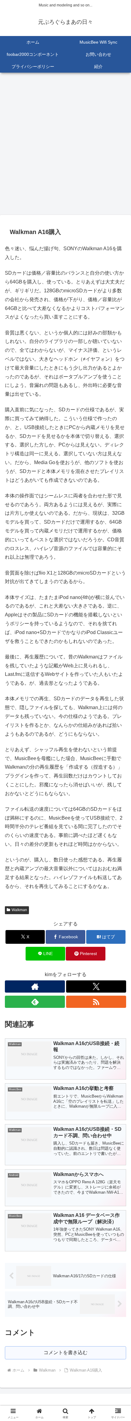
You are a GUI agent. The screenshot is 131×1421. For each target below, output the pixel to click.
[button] (118, 991)
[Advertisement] (65, 145)
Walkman (19, 910)
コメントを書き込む (65, 1352)
